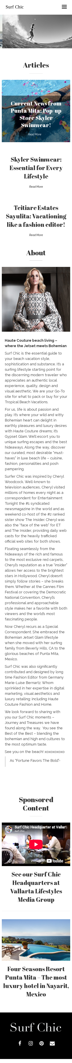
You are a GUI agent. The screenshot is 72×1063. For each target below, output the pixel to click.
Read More (34, 134)
